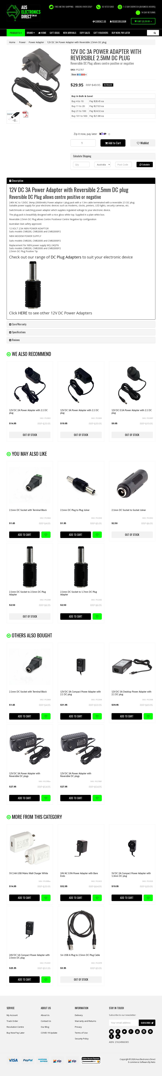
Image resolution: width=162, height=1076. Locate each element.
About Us (45, 1015)
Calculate (145, 164)
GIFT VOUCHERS (100, 32)
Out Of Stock (30, 435)
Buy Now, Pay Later (121, 32)
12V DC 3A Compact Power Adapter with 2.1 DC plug (80, 693)
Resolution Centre (15, 1026)
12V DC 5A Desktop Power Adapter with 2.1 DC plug (131, 693)
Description (17, 181)
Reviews (15, 340)
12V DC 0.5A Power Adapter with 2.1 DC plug (132, 411)
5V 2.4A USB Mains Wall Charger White (28, 873)
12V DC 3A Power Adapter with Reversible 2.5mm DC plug (76, 42)
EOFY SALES (85, 32)
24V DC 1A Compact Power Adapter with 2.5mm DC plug (29, 956)
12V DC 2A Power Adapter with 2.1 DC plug (28, 411)
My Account (12, 1015)
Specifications (18, 332)
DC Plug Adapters (66, 257)
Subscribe (146, 1022)
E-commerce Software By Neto (141, 1062)
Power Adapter (36, 42)
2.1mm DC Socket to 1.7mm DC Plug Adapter (78, 593)
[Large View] (13, 117)
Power (22, 42)
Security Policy (82, 1038)
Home (43, 32)
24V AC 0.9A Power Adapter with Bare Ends (79, 874)
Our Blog (45, 1026)
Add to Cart (114, 143)
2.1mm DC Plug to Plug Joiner (75, 510)
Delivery (79, 1015)
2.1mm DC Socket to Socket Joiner (129, 510)
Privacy (78, 1026)
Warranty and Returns (85, 1021)
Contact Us (46, 1021)
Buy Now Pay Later (16, 1032)
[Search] (155, 32)
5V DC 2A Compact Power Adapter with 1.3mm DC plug (131, 874)
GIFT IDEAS (55, 32)
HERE (23, 313)
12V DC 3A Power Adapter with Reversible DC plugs (24, 775)
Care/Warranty (18, 324)
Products (15, 33)
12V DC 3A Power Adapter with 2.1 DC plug (79, 411)
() (143, 21)
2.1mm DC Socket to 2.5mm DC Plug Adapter (27, 593)
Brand (30, 32)
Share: (74, 74)
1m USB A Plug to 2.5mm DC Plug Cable (80, 955)
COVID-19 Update (49, 1032)
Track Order (12, 1021)
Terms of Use (81, 1032)
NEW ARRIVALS (69, 32)
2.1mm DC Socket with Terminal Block (28, 510)
